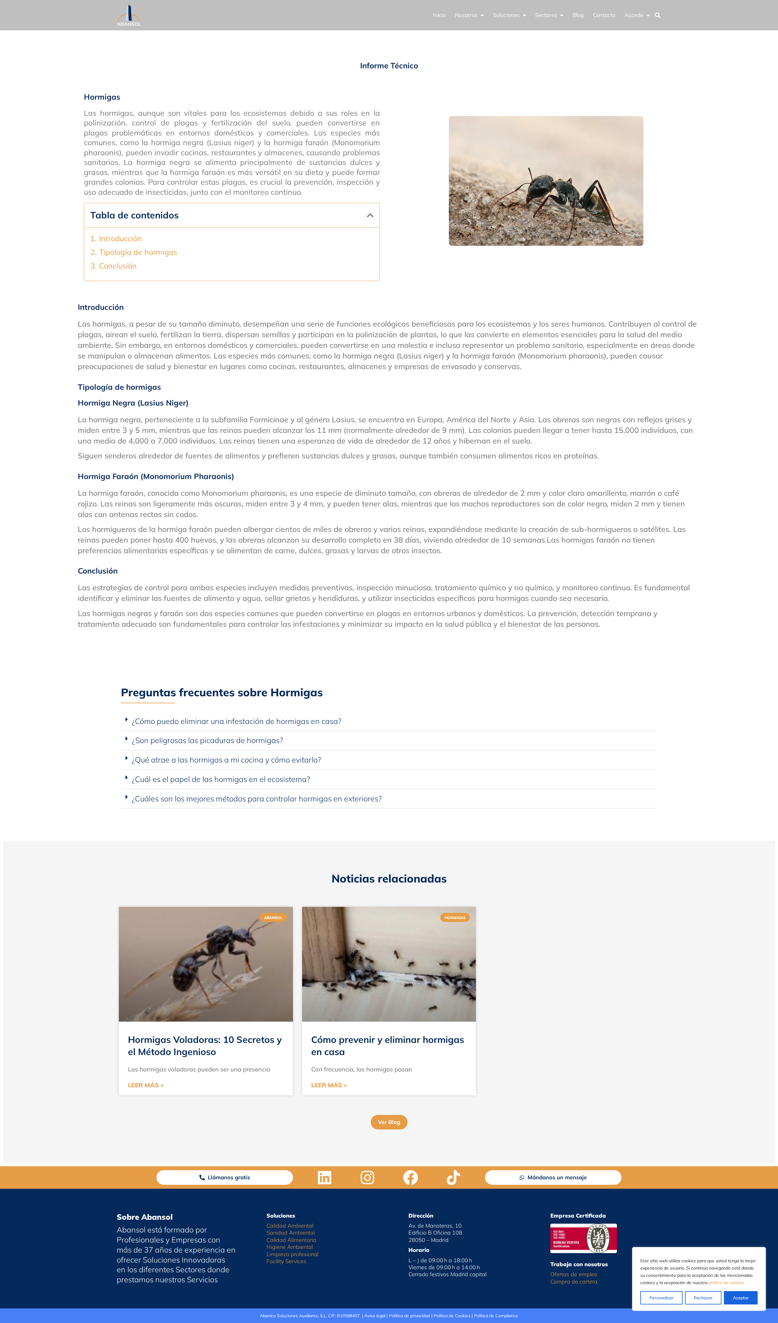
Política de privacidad (409, 1315)
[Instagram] (367, 1177)
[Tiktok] (453, 1177)
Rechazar (703, 1298)
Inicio (439, 15)
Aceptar (741, 1298)
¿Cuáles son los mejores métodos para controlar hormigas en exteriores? (257, 798)
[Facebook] (410, 1177)
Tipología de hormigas (138, 252)
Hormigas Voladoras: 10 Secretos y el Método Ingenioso (205, 1045)
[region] (699, 1279)
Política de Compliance (496, 1315)
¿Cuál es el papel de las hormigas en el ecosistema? (221, 779)
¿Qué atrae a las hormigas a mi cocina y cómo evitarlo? (226, 759)
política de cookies (726, 1282)
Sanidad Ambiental (291, 1232)
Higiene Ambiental (290, 1246)
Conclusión (118, 265)
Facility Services (286, 1261)
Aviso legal (374, 1315)
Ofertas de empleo (573, 1274)
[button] (658, 15)
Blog (578, 15)
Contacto (604, 15)
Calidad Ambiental (290, 1225)
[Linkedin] (324, 1177)
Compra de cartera (573, 1281)
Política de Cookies (452, 1315)
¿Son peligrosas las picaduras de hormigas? (207, 740)
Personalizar (661, 1298)
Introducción (120, 238)
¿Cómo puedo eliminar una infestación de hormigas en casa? (236, 721)
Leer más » (146, 1085)
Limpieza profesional (292, 1254)
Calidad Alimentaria (291, 1239)
